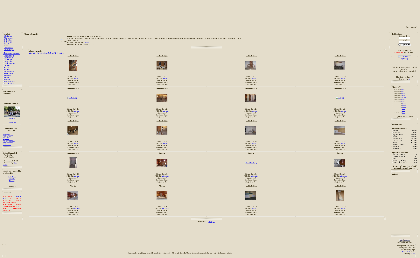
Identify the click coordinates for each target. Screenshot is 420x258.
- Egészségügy (9, 56)
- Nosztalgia (8, 60)
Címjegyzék (8, 38)
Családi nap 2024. (7, 145)
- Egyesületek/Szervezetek (11, 53)
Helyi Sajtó (8, 42)
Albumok (32, 53)
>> (213, 222)
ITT (19, 206)
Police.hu (12, 179)
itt (409, 79)
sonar (413, 253)
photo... (402, 89)
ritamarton (165, 176)
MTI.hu (11, 181)
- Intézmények (9, 50)
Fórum (6, 67)
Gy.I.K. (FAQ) (9, 83)
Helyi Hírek (8, 40)
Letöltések (7, 75)
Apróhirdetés (8, 73)
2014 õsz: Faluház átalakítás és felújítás (50, 53)
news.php (403, 93)
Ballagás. (12, 118)
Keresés (7, 79)
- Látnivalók (8, 48)
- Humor (7, 65)
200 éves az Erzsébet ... (8, 140)
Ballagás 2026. (6, 134)
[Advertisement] (408, 11)
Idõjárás (7, 69)
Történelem (8, 36)
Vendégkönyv (9, 71)
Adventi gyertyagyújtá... (8, 135)
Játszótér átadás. (6, 143)
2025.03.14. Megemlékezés (9, 141)
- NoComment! (9, 63)
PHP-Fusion (406, 252)
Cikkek (6, 44)
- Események (8, 58)
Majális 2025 (6, 139)
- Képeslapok (8, 62)
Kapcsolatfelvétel (10, 81)
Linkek (6, 77)
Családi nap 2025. (7, 136)
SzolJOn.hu (12, 177)
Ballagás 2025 (6, 137)
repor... (402, 91)
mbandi (87, 42)
